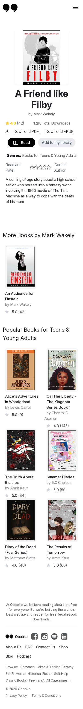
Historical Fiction (40, 674)
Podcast (24, 656)
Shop (63, 647)
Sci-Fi (10, 674)
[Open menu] (75, 7)
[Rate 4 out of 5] (44, 167)
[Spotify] (54, 637)
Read (24, 142)
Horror (21, 674)
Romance (28, 667)
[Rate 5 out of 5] (49, 167)
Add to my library (57, 142)
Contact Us (45, 647)
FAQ (29, 647)
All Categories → (59, 680)
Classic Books (16, 680)
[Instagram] (44, 637)
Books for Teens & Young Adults (49, 155)
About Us (13, 647)
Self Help (61, 674)
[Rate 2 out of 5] (36, 167)
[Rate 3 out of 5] (40, 167)
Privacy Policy (16, 695)
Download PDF (26, 131)
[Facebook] (34, 637)
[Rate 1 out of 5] (32, 167)
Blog (9, 656)
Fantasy (68, 667)
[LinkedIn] (64, 637)
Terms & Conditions (46, 695)
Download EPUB (59, 131)
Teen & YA (36, 680)
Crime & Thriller (48, 667)
